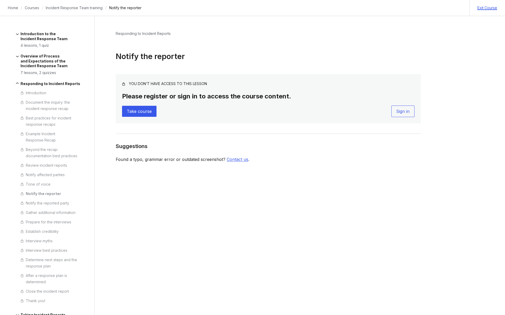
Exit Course (487, 8)
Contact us (237, 159)
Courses (32, 8)
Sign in (403, 111)
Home (13, 8)
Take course (139, 111)
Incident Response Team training (74, 8)
